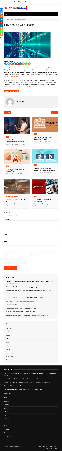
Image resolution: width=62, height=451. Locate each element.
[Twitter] (8, 63)
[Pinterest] (17, 63)
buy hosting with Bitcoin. (11, 76)
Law (5, 415)
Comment (7, 219)
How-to (8, 360)
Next (53, 112)
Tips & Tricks (9, 196)
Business (8, 328)
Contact (31, 2)
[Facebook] (5, 63)
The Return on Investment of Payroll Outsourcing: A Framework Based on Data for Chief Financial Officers (29, 282)
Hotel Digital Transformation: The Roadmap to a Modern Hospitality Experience (27, 315)
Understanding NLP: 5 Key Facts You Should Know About (21, 308)
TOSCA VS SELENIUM (12, 304)
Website (6, 248)
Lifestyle (6, 418)
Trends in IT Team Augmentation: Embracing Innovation (20, 311)
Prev (9, 112)
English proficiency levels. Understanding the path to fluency (22, 301)
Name (6, 234)
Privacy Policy (17, 2)
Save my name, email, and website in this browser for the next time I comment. (25, 255)
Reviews (8, 349)
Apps (7, 342)
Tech (7, 345)
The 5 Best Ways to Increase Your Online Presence (19, 294)
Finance (8, 331)
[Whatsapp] (26, 63)
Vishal (8, 144)
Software (8, 338)
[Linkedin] (14, 63)
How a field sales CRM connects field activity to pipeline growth (23, 287)
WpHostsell (8, 29)
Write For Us (25, 2)
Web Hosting (9, 352)
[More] (29, 63)
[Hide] (0, 37)
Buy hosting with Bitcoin (32, 86)
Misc (30, 29)
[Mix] (23, 63)
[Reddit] (11, 63)
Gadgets (8, 335)
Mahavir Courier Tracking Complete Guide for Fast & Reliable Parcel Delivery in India (28, 290)
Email (6, 241)
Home (5, 2)
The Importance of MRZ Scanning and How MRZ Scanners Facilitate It (24, 297)
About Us (10, 2)
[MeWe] (20, 63)
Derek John (38, 141)
